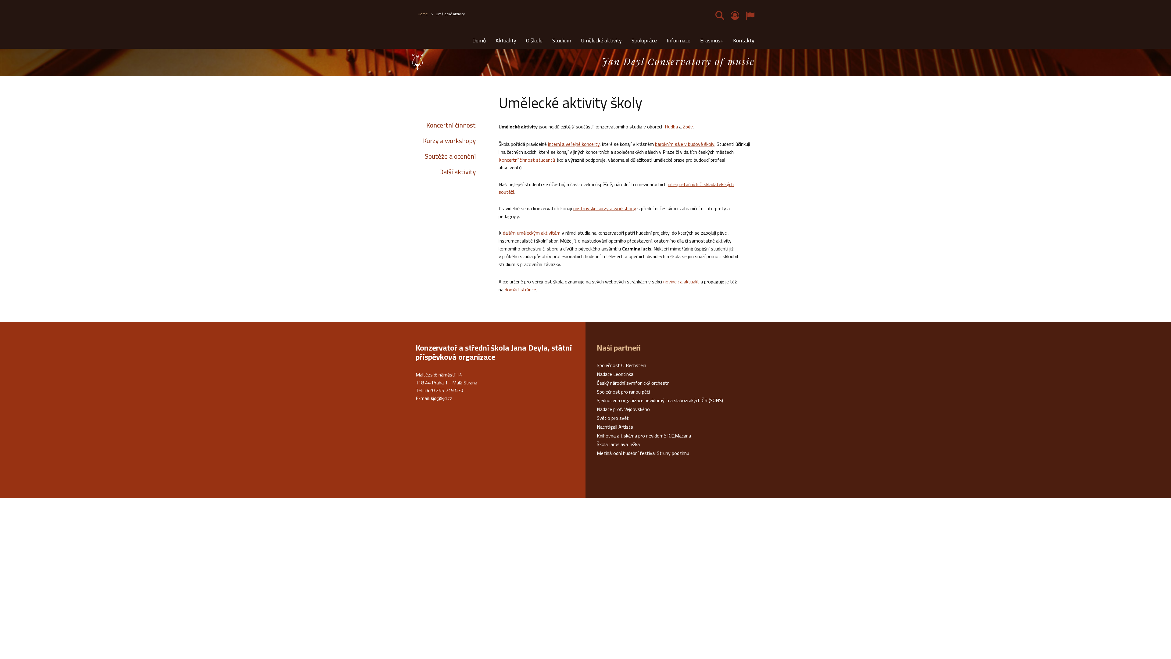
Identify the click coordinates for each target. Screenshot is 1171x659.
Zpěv (688, 126)
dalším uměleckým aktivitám (531, 232)
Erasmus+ (711, 40)
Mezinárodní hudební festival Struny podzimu (643, 453)
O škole (534, 40)
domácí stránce (520, 289)
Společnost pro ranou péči (623, 391)
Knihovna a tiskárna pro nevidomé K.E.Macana (644, 435)
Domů (479, 40)
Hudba (671, 126)
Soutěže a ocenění (450, 156)
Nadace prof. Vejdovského (623, 409)
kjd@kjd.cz (441, 398)
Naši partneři (619, 347)
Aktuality (506, 40)
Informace (678, 40)
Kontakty (743, 40)
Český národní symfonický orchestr (633, 382)
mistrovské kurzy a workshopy (604, 208)
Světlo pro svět (613, 418)
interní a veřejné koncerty (574, 144)
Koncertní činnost (451, 125)
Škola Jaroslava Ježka (618, 444)
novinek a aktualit (681, 281)
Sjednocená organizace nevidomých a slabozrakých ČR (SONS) (660, 400)
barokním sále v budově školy (684, 144)
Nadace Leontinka (615, 374)
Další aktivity (457, 172)
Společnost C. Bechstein (621, 365)
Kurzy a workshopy (449, 141)
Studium (561, 40)
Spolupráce (644, 40)
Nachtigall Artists (615, 426)
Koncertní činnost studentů (527, 159)
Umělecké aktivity (601, 40)
